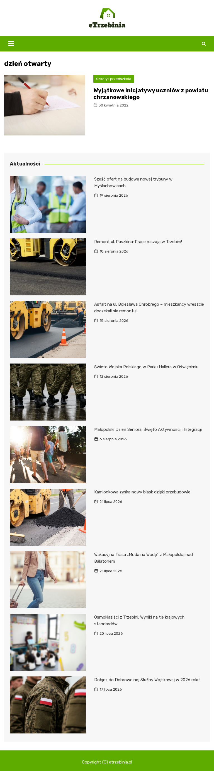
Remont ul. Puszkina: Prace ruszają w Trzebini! (138, 241)
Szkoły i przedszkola (113, 79)
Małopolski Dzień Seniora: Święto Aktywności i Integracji (148, 429)
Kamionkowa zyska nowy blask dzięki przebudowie (142, 492)
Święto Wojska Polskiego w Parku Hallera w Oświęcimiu (146, 366)
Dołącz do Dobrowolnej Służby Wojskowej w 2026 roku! (147, 679)
